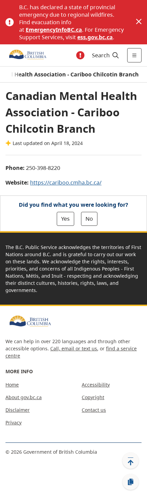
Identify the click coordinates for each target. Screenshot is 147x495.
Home (12, 384)
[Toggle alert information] (80, 55)
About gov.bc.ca (23, 397)
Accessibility (96, 384)
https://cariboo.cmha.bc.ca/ (66, 182)
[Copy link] (130, 482)
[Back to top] (130, 460)
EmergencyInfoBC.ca (54, 29)
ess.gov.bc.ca (95, 37)
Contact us (94, 410)
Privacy (13, 422)
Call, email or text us (73, 348)
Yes (65, 218)
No (89, 218)
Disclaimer (17, 410)
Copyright (93, 397)
